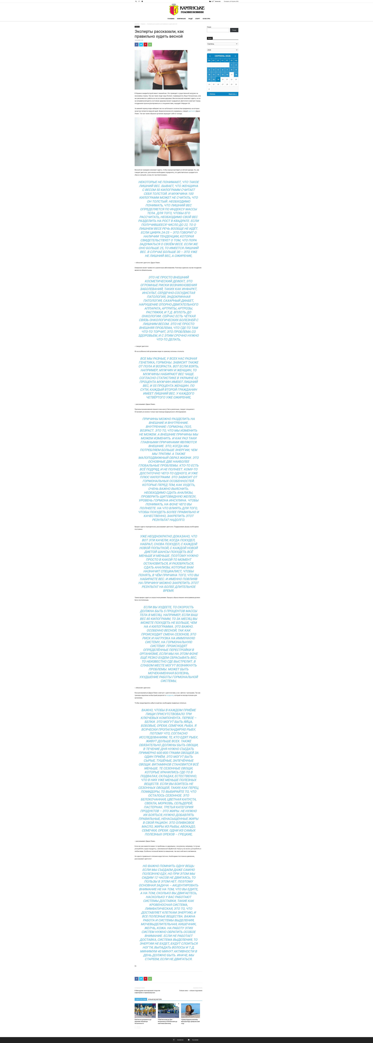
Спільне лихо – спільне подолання (190, 990)
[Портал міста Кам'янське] (186, 9)
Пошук (209, 27)
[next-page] (139, 1027)
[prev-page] (136, 1027)
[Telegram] (142, 1)
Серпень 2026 (223, 55)
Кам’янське (181, 19)
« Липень (211, 94)
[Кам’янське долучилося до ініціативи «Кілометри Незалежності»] (145, 1010)
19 (218, 79)
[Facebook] (139, 1)
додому (137, 24)
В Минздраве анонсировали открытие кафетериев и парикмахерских (147, 992)
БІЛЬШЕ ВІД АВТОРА (155, 999)
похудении (170, 695)
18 (213, 79)
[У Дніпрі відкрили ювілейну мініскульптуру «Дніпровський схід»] (191, 1010)
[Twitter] (141, 44)
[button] (136, 1)
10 (209, 74)
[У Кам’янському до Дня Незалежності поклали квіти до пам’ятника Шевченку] (168, 1010)
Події (190, 19)
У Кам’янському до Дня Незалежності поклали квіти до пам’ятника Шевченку (167, 1021)
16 (236, 74)
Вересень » (233, 94)
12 (218, 74)
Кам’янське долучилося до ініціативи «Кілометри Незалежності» (143, 1021)
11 (213, 74)
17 (209, 79)
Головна (171, 19)
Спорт (197, 19)
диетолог (192, 111)
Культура (206, 19)
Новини (143, 24)
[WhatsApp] (150, 44)
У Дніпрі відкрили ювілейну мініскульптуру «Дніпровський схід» (190, 1021)
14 (227, 74)
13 (222, 74)
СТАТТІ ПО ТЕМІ (141, 999)
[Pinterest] (145, 44)
